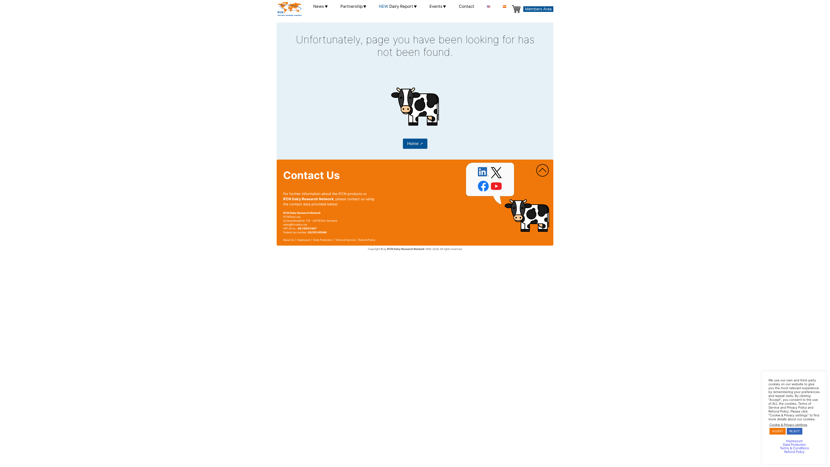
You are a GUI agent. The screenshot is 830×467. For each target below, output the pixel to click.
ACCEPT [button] (777, 431)
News (318, 6)
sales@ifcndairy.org (295, 224)
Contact (466, 6)
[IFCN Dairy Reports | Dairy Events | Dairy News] (290, 9)
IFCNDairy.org (291, 216)
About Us (288, 240)
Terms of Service (345, 240)
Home (413, 143)
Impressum (303, 240)
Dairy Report (396, 6)
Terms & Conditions (794, 448)
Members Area (538, 9)
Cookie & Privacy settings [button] (788, 425)
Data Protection (322, 240)
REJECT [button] (794, 431)
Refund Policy (367, 240)
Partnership (351, 6)
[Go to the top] (542, 170)
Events (435, 6)
